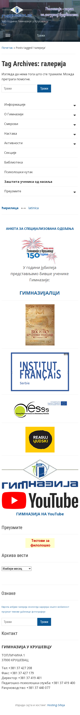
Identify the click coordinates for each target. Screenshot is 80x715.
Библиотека (13, 162)
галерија (22, 607)
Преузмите (12, 191)
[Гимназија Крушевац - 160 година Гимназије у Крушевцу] (40, 11)
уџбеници (25, 611)
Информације (14, 104)
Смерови (11, 124)
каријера (44, 607)
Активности (13, 143)
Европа (5, 607)
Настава (10, 133)
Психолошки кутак (18, 172)
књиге (53, 607)
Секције (10, 153)
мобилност (63, 607)
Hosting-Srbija (56, 705)
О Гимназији (13, 114)
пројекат (6, 611)
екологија (33, 607)
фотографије (38, 611)
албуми (13, 607)
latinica (33, 208)
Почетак (7, 48)
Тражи (74, 35)
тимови (15, 611)
